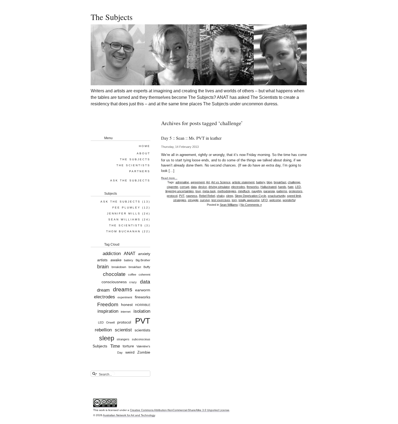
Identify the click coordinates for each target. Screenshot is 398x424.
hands (282, 186)
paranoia (269, 191)
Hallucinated (268, 186)
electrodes (238, 186)
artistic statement (243, 182)
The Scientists (133, 165)
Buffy (146, 267)
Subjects (100, 346)
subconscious (141, 339)
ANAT (129, 253)
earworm (142, 290)
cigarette (172, 186)
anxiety (144, 254)
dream (103, 290)
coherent (144, 274)
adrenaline (182, 182)
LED (298, 186)
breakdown (119, 267)
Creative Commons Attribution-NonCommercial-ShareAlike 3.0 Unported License (179, 410)
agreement (198, 182)
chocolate (114, 274)
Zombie (143, 352)
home (144, 146)
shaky (220, 195)
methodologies (226, 191)
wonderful (289, 200)
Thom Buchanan (123, 231)
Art (208, 182)
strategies (179, 200)
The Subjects (112, 16)
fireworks (253, 186)
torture (128, 346)
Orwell (110, 322)
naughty (257, 191)
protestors (295, 191)
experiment (125, 297)
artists (102, 260)
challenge (294, 182)
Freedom (107, 304)
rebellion (103, 329)
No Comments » (251, 204)
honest (127, 304)
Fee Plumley (126, 207)
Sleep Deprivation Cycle (250, 195)
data (194, 186)
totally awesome (249, 200)
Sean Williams (229, 204)
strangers (123, 339)
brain (103, 266)
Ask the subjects (130, 180)
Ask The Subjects (120, 201)
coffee (132, 274)
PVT (181, 195)
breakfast (280, 182)
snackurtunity (276, 195)
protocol (172, 195)
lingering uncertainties (179, 191)
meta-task (209, 191)
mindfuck (244, 191)
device (202, 186)
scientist (123, 329)
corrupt (184, 186)
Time (115, 346)
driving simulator (219, 186)
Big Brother (143, 260)
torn (234, 200)
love (198, 191)
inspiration (107, 311)
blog (269, 182)
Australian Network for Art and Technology (129, 415)
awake (115, 260)
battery (260, 182)
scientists (142, 330)
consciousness (114, 282)
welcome (275, 200)
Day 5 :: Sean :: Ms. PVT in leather (191, 138)
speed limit (294, 195)
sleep (229, 195)
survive (205, 200)
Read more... (169, 178)
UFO (264, 200)
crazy (133, 282)
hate (290, 186)
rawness (191, 195)
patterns (281, 191)
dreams (122, 289)
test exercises (220, 200)
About (143, 153)
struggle (193, 200)
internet (126, 311)
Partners (139, 171)
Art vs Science (220, 182)
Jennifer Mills (124, 213)
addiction (112, 253)
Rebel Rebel (207, 195)
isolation (141, 311)
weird (130, 352)
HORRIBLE (142, 304)
